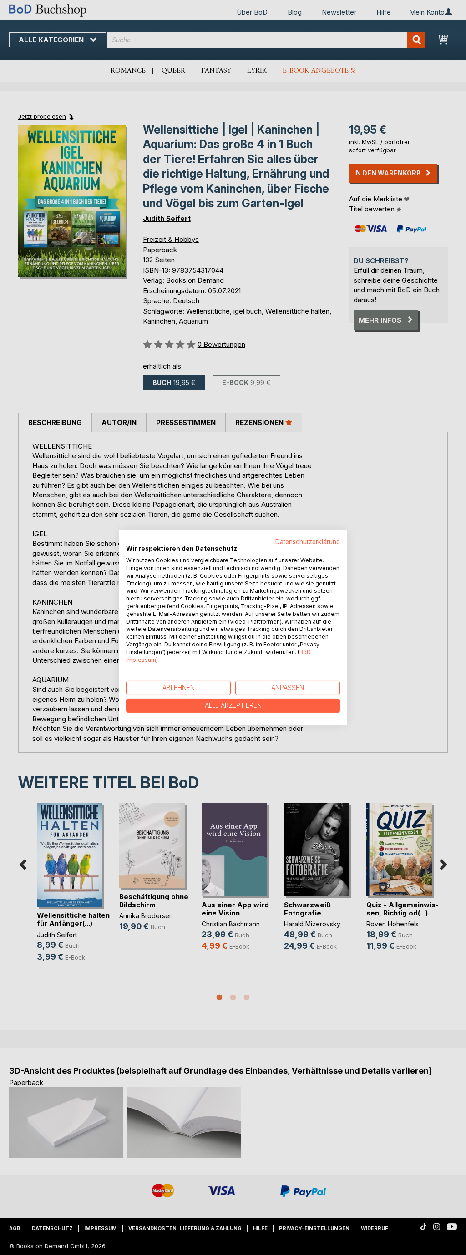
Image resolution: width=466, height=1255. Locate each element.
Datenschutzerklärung (307, 541)
